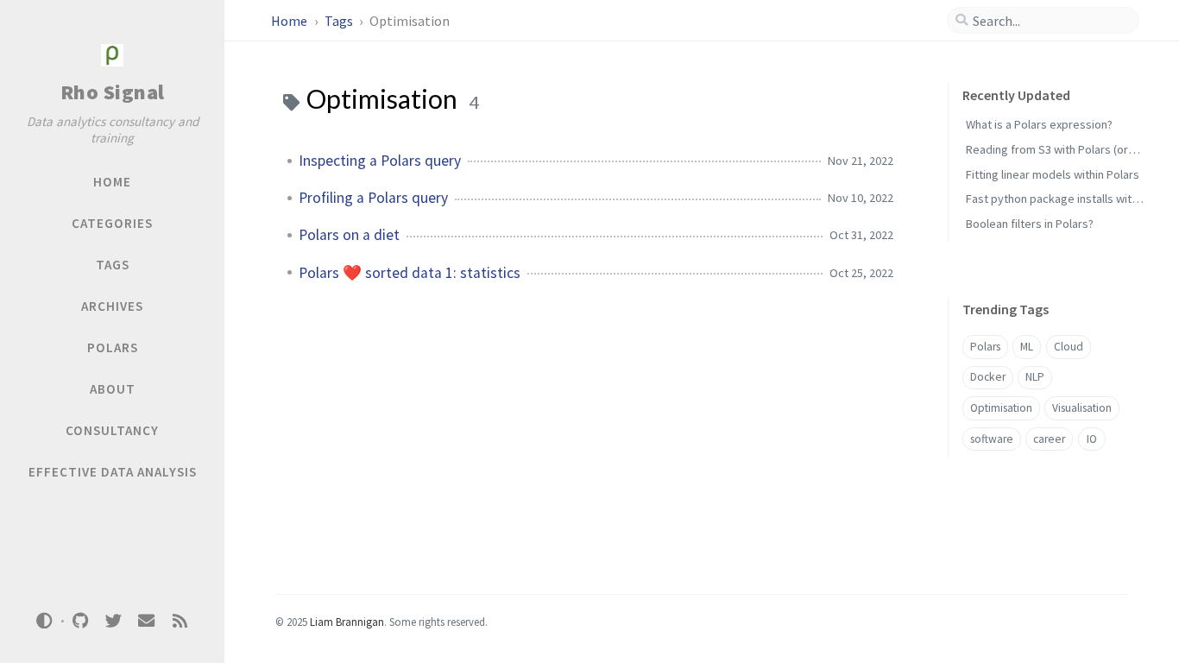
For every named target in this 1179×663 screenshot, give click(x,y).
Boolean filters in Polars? (1030, 223)
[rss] (179, 621)
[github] (80, 621)
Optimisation (1001, 408)
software (991, 439)
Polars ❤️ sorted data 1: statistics (409, 272)
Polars (985, 346)
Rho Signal (112, 92)
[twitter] (113, 621)
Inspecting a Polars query (380, 160)
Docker (988, 376)
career (1049, 439)
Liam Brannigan (347, 621)
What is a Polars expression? (1039, 124)
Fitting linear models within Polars (1052, 174)
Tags (340, 20)
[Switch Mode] (44, 621)
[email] (146, 621)
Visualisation (1082, 408)
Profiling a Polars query (373, 197)
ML (1026, 346)
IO (1092, 439)
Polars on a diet (349, 234)
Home (290, 20)
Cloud (1068, 346)
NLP (1034, 376)
